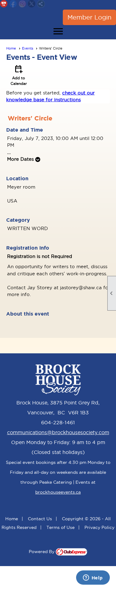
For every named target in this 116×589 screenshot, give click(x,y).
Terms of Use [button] (60, 527)
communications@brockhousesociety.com (58, 432)
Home (11, 48)
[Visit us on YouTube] (4, 4)
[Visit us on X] (32, 4)
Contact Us (40, 518)
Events (27, 48)
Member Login (89, 17)
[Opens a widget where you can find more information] (93, 578)
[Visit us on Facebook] (13, 4)
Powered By (42, 551)
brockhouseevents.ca (58, 492)
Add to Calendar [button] (19, 74)
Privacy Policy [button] (99, 527)
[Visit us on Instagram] (22, 4)
